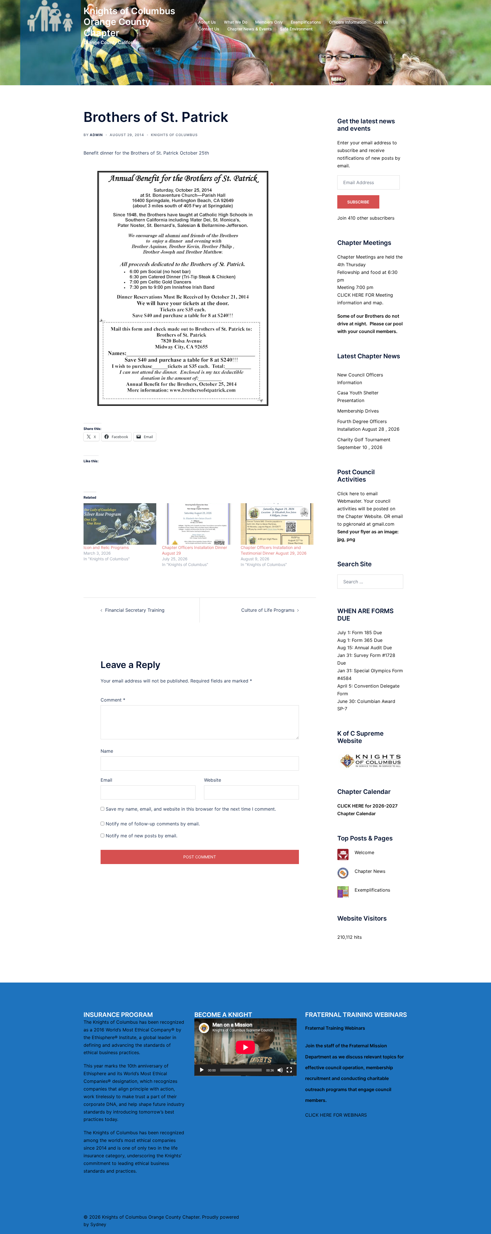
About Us (207, 22)
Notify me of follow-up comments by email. (153, 824)
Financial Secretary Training (135, 610)
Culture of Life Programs (267, 610)
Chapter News (370, 871)
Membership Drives (358, 411)
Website (212, 780)
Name (107, 751)
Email (106, 780)
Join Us (381, 22)
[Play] (202, 1070)
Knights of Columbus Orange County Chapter (129, 21)
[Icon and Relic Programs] (120, 524)
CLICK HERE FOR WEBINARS (336, 1115)
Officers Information (347, 22)
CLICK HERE (350, 806)
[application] (245, 1047)
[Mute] (280, 1070)
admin (96, 135)
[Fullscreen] (289, 1070)
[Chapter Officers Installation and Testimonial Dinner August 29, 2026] (277, 524)
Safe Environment (296, 28)
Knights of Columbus (174, 135)
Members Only (269, 22)
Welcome (364, 852)
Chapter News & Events (249, 28)
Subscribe (358, 201)
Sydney (98, 1224)
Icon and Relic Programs (106, 547)
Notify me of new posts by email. (141, 835)
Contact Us (208, 28)
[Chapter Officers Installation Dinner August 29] (198, 524)
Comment (113, 700)
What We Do (235, 22)
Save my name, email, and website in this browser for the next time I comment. (191, 809)
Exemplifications (306, 22)
